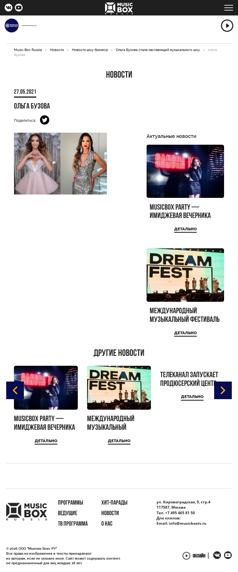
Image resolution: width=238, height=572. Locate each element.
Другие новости (119, 353)
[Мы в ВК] (8, 8)
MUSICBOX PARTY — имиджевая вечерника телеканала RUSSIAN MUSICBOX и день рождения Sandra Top (180, 212)
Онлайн (199, 556)
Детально (185, 229)
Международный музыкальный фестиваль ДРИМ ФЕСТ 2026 (184, 315)
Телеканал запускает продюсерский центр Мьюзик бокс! (189, 379)
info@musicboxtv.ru (187, 523)
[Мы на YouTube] (19, 8)
